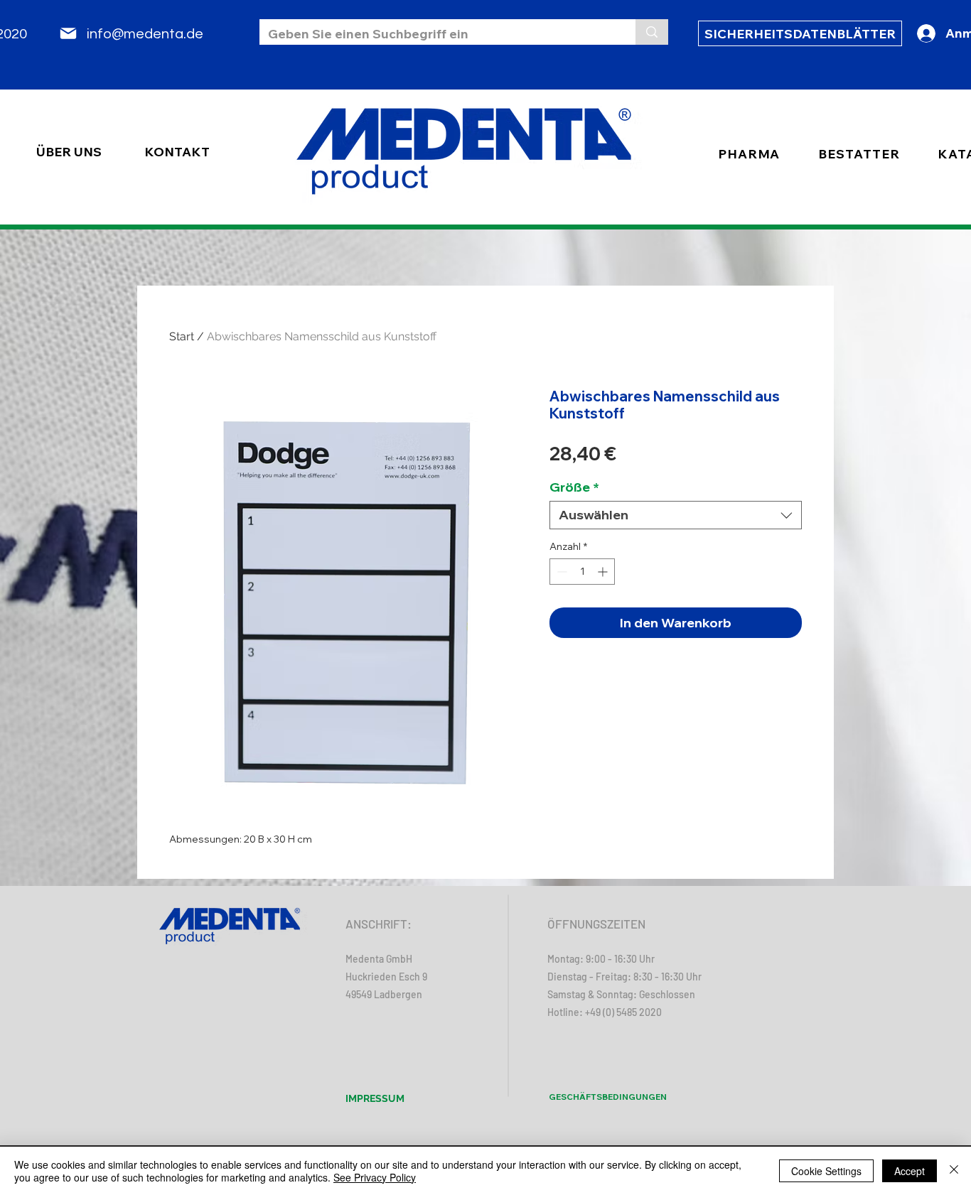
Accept (909, 1171)
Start (181, 336)
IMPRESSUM (374, 1098)
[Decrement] (560, 571)
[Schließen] (953, 1171)
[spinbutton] (582, 571)
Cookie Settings (826, 1171)
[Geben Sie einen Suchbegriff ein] (651, 32)
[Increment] (604, 571)
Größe (574, 487)
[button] (859, 154)
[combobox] (675, 515)
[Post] (68, 33)
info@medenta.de (145, 34)
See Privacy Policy (374, 1177)
